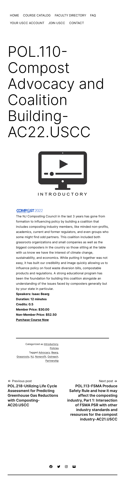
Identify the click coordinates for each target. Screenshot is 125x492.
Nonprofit (40, 356)
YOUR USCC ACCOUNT (27, 23)
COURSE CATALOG (37, 15)
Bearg (54, 352)
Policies (54, 348)
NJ (32, 356)
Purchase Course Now (32, 320)
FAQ (93, 15)
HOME (14, 15)
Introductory (51, 344)
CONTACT (76, 23)
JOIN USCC (56, 23)
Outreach (53, 356)
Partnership (52, 360)
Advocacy (44, 352)
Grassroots (23, 356)
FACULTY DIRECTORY (70, 15)
